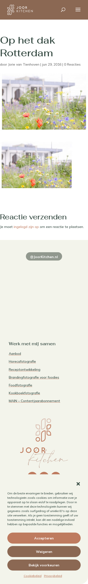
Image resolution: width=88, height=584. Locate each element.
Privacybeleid (53, 576)
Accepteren (44, 538)
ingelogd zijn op (26, 227)
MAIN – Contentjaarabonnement (34, 401)
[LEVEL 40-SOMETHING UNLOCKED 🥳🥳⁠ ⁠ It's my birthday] (62, 268)
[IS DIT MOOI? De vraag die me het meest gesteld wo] (26, 268)
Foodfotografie (20, 385)
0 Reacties (72, 64)
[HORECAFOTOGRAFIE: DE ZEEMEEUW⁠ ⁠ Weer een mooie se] (62, 289)
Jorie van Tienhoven (23, 64)
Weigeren (44, 551)
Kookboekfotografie (24, 393)
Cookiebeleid (33, 576)
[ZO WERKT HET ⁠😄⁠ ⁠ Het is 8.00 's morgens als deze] (26, 289)
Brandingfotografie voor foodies (34, 377)
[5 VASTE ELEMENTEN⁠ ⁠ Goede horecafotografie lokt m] (26, 311)
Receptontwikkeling (24, 369)
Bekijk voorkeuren (44, 565)
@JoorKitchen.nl (44, 257)
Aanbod (15, 353)
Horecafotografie (22, 361)
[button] (78, 483)
